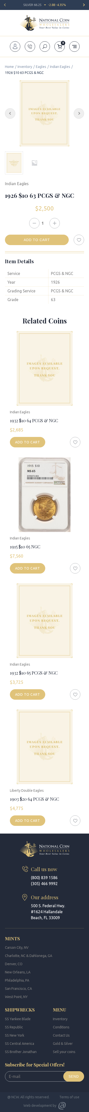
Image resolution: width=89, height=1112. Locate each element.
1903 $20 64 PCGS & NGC (34, 799)
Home (9, 67)
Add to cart (37, 240)
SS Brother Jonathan (21, 1052)
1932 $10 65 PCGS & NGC (34, 673)
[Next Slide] (79, 113)
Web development (37, 1106)
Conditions (61, 1027)
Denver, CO (13, 964)
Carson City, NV (16, 948)
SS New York (14, 1035)
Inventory (25, 67)
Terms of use (69, 1097)
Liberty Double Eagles (27, 791)
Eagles (41, 67)
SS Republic (14, 1027)
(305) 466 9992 (44, 883)
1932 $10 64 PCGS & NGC (34, 421)
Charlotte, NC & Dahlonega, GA (28, 956)
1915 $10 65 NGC (25, 547)
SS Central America (19, 1044)
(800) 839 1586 (44, 877)
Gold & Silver (63, 1044)
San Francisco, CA (18, 989)
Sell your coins (64, 1052)
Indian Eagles (60, 67)
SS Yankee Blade (18, 1019)
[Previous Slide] (10, 113)
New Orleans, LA (17, 972)
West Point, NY (16, 997)
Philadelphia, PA (17, 980)
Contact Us (61, 1035)
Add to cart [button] (27, 442)
